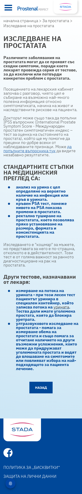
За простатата (55, 20)
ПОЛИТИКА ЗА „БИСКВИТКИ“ (31, 467)
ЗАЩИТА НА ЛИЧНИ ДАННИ (29, 476)
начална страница (20, 20)
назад (41, 387)
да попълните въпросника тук (37, 148)
